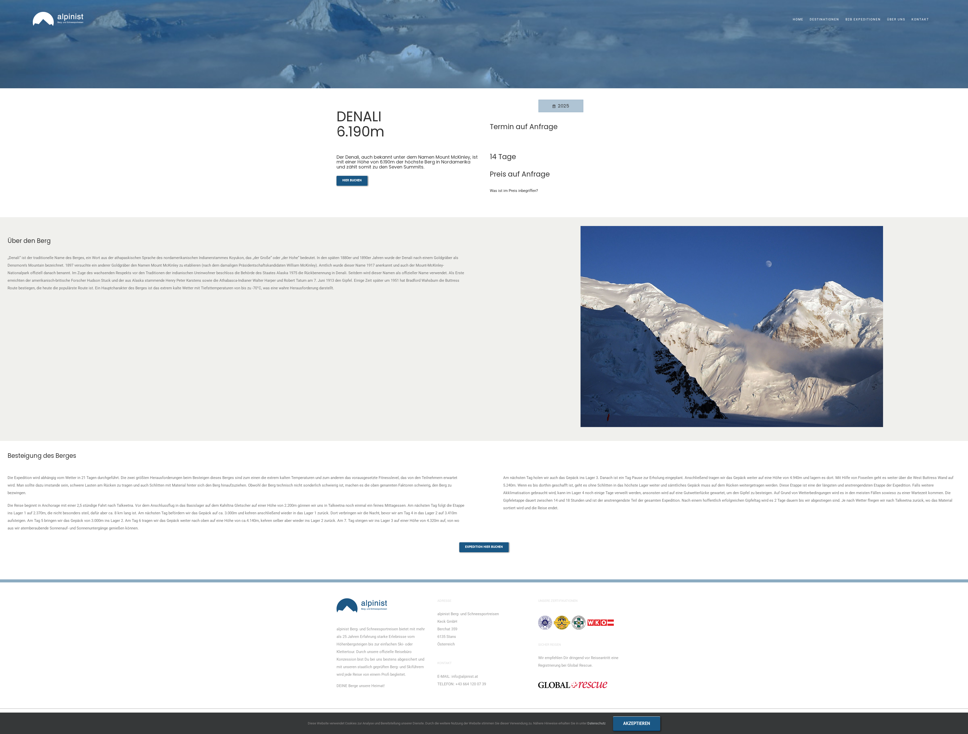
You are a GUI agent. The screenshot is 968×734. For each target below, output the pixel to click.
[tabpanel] (560, 130)
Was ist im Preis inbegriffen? (514, 190)
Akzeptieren (636, 723)
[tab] (560, 106)
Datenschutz (596, 723)
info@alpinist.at (464, 676)
